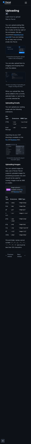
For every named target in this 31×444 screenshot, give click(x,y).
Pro (7, 140)
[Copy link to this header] (21, 103)
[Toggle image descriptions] (7, 13)
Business (14, 140)
